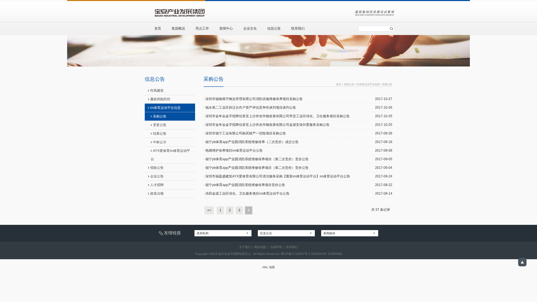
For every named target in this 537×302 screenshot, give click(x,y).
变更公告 (159, 125)
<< (209, 210)
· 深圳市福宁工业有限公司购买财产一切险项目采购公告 (244, 133)
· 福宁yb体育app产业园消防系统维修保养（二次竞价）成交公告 (250, 142)
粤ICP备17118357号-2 (295, 253)
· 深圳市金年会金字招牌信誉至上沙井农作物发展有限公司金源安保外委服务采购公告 (266, 124)
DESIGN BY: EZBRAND (326, 253)
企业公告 (157, 176)
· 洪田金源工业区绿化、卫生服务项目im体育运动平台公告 (246, 193)
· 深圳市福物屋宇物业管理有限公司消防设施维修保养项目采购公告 (253, 99)
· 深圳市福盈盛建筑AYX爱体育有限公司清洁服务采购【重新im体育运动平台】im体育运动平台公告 (276, 176)
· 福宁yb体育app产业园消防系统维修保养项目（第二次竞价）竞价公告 (256, 159)
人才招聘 (157, 185)
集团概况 (178, 28)
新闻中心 (226, 28)
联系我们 (298, 28)
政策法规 (157, 193)
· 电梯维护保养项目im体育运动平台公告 (233, 150)
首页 (157, 28)
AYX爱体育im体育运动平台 (170, 155)
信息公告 (274, 28)
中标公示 (159, 142)
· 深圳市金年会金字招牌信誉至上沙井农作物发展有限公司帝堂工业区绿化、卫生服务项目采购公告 (276, 116)
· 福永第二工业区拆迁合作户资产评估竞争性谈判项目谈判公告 (249, 107)
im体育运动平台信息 (165, 107)
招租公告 (157, 167)
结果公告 (159, 133)
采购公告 (159, 116)
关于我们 (245, 247)
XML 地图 (268, 267)
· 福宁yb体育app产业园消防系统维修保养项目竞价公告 (244, 185)
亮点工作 (202, 28)
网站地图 (260, 247)
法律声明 (276, 247)
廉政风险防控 (160, 99)
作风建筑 (157, 90)
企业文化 (250, 28)
